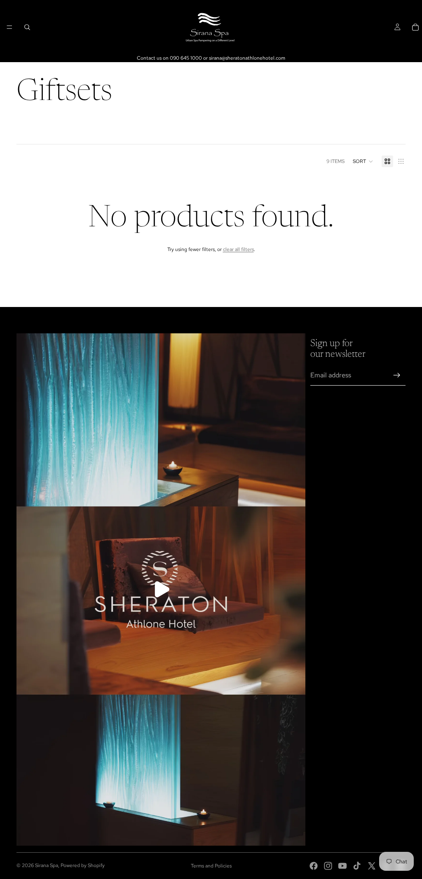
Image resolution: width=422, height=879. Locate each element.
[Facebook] (314, 866)
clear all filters (238, 249)
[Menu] (9, 27)
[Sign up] (397, 375)
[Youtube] (342, 866)
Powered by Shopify (83, 865)
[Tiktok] (357, 866)
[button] (363, 161)
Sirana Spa (46, 865)
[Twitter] (372, 866)
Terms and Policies (211, 866)
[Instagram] (328, 866)
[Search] (27, 27)
